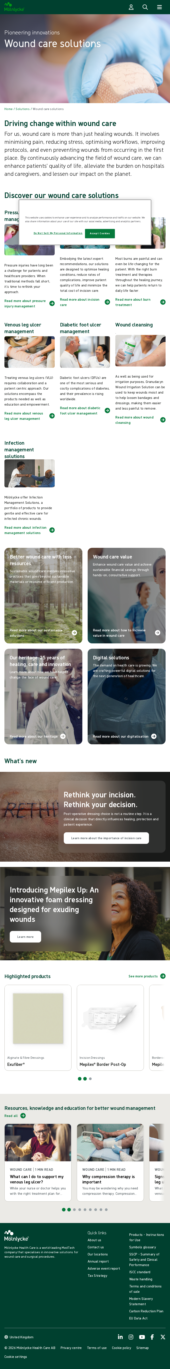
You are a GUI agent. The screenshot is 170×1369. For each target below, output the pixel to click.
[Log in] (131, 7)
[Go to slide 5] (85, 1209)
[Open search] (145, 7)
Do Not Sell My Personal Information (58, 233)
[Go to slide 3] (90, 1079)
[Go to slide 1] (79, 1079)
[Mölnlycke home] (14, 7)
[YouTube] (141, 1337)
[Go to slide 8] (101, 1209)
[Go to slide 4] (79, 1209)
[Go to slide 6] (90, 1209)
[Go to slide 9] (106, 1209)
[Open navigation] (159, 7)
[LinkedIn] (120, 1337)
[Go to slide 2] (85, 1079)
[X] (163, 1337)
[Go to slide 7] (95, 1209)
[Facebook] (152, 1337)
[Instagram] (131, 1337)
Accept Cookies (100, 233)
